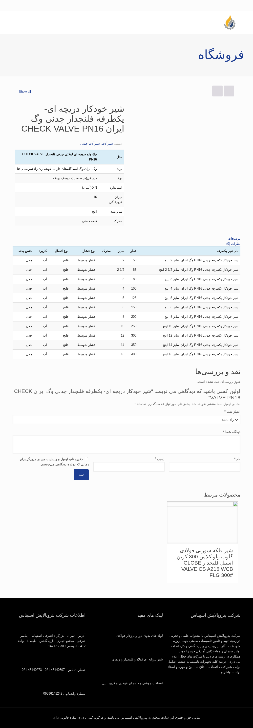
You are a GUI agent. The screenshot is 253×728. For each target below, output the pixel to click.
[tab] (126, 238)
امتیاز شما (232, 411)
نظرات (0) (233, 244)
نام (237, 459)
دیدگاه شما (231, 432)
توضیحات (234, 238)
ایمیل (160, 459)
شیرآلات (107, 143)
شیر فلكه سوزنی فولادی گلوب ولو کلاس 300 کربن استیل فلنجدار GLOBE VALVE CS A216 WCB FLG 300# (205, 562)
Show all (25, 91)
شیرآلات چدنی (90, 143)
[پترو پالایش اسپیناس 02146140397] (229, 22)
